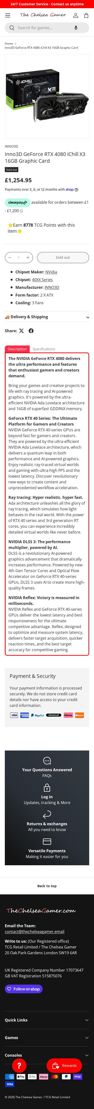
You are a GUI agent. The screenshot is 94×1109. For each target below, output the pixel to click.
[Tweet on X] (21, 331)
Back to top (47, 886)
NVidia (51, 272)
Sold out (63, 257)
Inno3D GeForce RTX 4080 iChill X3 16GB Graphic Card (41, 48)
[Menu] (7, 15)
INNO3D (11, 146)
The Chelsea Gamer (28, 1097)
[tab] (17, 349)
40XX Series (42, 279)
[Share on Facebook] (31, 331)
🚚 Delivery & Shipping (26, 316)
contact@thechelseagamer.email (34, 931)
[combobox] (47, 27)
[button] (76, 27)
